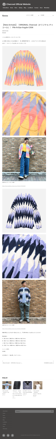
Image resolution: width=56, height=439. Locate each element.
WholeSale (46, 7)
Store (41, 7)
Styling (20, 7)
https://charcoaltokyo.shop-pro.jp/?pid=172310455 (13, 328)
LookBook (30, 7)
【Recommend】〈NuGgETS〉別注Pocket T (5, 392)
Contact (36, 7)
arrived (4, 32)
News (16, 7)
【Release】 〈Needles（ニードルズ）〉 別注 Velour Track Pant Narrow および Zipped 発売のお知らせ (17, 393)
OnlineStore (6, 7)
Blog (25, 7)
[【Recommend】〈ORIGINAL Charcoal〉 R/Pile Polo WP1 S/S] (37, 385)
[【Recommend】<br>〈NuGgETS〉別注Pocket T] (7, 385)
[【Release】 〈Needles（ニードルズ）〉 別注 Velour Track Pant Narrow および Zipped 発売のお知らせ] (17, 385)
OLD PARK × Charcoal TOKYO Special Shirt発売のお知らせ (27, 392)
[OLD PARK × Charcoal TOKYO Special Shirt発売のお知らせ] (27, 385)
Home (11, 7)
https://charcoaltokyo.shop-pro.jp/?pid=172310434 (13, 186)
